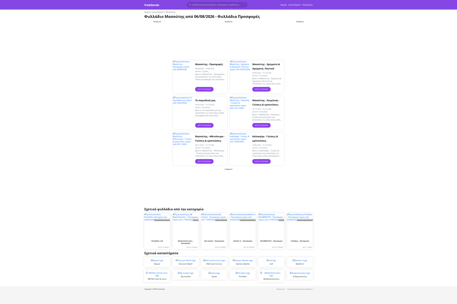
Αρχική (284, 4)
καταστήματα (294, 4)
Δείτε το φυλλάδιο (204, 89)
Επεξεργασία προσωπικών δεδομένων (300, 289)
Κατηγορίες (307, 4)
